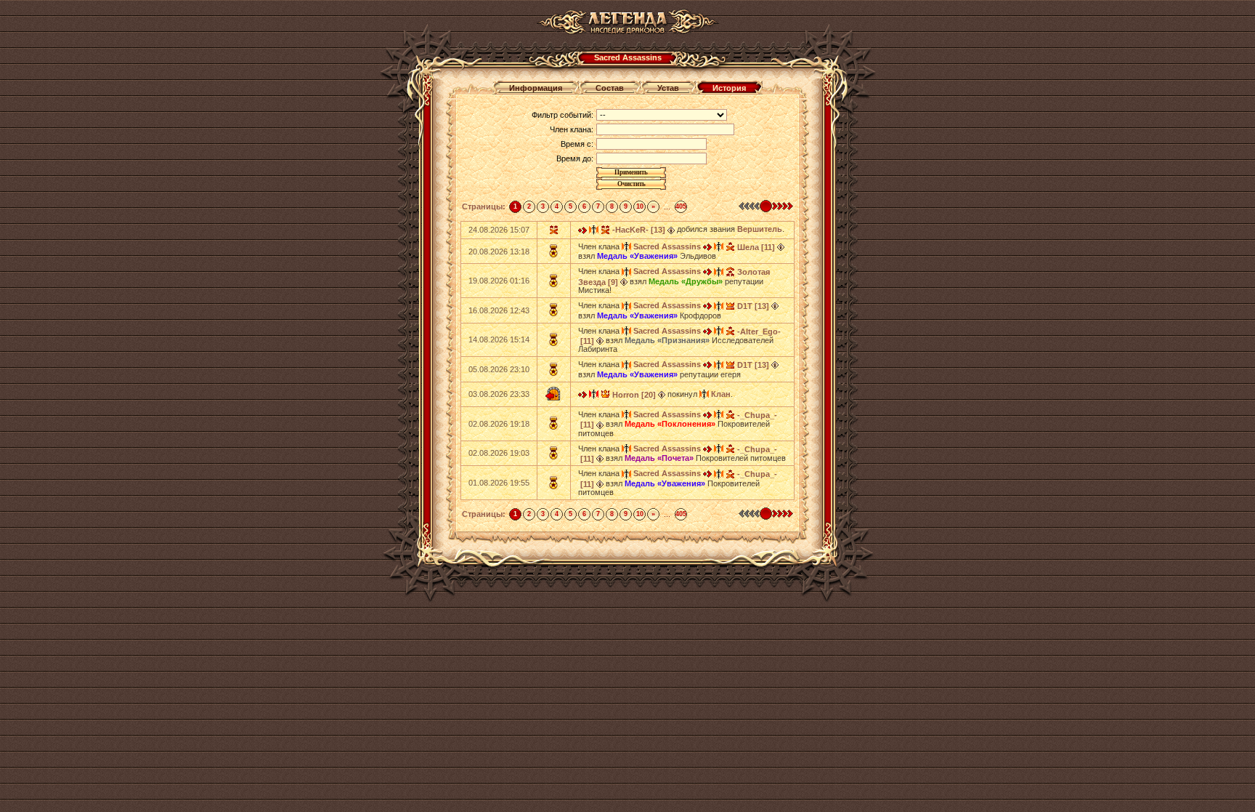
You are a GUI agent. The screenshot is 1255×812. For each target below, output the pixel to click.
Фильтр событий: (562, 114)
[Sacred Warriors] (593, 394)
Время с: (577, 144)
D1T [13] (753, 306)
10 (639, 206)
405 (680, 206)
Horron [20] (634, 394)
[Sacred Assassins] (593, 229)
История (729, 88)
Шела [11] (756, 247)
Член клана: (571, 129)
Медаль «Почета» (659, 458)
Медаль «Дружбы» (686, 281)
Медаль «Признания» (667, 340)
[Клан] (704, 394)
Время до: (574, 158)
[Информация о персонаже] (671, 229)
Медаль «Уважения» (637, 256)
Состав (610, 88)
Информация (535, 88)
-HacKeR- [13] (638, 229)
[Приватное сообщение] (582, 229)
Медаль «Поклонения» (670, 423)
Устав (668, 88)
